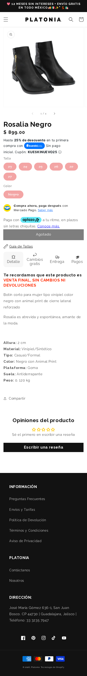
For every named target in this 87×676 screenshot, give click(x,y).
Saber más (45, 210)
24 (25, 166)
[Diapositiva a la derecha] (54, 113)
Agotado (43, 234)
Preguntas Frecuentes (27, 499)
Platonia (35, 667)
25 (41, 166)
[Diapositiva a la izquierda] (33, 113)
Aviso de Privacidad (25, 541)
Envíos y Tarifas (22, 509)
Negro (13, 194)
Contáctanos (19, 570)
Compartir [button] (17, 398)
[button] (6, 19)
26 (56, 166)
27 (10, 176)
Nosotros (16, 580)
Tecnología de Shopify (52, 667)
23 (10, 166)
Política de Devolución (27, 520)
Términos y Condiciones (28, 530)
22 (71, 166)
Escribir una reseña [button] (43, 447)
